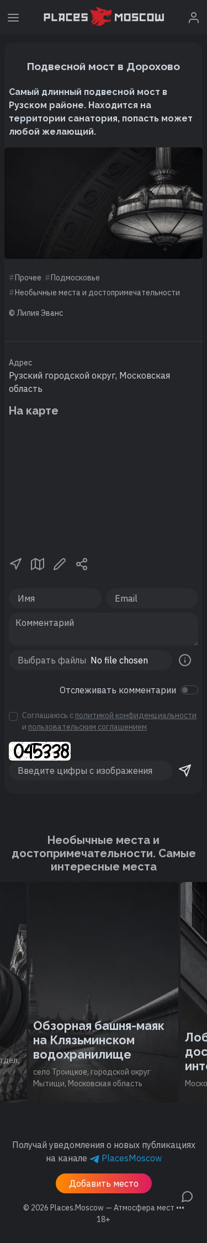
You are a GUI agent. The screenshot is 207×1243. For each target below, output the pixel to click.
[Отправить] (185, 770)
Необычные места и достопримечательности (97, 293)
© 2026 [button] (103, 1208)
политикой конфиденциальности (136, 715)
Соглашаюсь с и (109, 721)
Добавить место (104, 1183)
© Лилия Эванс (36, 313)
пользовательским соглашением (87, 727)
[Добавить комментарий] (187, 1195)
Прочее (28, 278)
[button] (15, 563)
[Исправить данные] (59, 563)
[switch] (189, 690)
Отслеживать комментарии (118, 689)
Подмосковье (75, 278)
